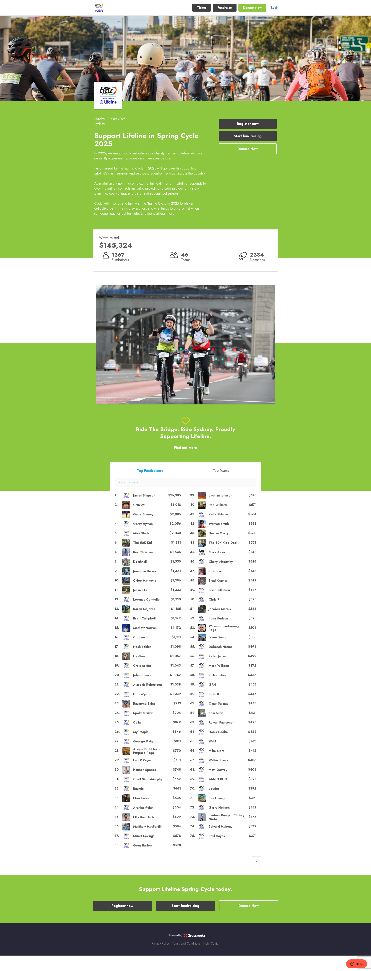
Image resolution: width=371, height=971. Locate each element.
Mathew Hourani (145, 628)
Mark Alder (217, 552)
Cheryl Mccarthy (221, 561)
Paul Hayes (217, 836)
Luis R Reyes (142, 760)
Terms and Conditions (186, 943)
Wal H (213, 741)
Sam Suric (216, 713)
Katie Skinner (219, 514)
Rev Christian (143, 552)
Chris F (214, 599)
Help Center (211, 943)
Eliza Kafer (141, 798)
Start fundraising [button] (248, 136)
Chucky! (139, 505)
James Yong (217, 637)
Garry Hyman (143, 524)
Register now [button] (248, 123)
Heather (139, 656)
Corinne (139, 637)
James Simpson (144, 495)
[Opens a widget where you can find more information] (356, 964)
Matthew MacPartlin (147, 826)
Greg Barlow (142, 845)
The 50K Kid (142, 543)
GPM (212, 684)
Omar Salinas (218, 703)
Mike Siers (216, 751)
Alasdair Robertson (147, 684)
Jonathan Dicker (145, 571)
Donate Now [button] (252, 7)
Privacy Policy (160, 943)
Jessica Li (140, 590)
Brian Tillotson (219, 590)
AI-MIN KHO (218, 779)
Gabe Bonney (143, 514)
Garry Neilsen (219, 807)
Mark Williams (219, 666)
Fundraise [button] (224, 7)
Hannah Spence (144, 770)
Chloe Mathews (144, 580)
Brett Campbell (144, 618)
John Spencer (143, 675)
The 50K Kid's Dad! (223, 543)
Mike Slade (141, 533)
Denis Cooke (218, 732)
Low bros (215, 571)
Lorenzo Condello (146, 599)
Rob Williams (218, 505)
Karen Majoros (144, 609)
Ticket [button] (201, 7)
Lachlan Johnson (220, 495)
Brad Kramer (218, 580)
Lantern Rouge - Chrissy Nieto (226, 817)
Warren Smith (219, 524)
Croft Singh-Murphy (147, 779)
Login (274, 7)
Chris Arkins (142, 666)
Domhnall (140, 561)
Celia (137, 722)
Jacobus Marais (220, 609)
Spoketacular (143, 713)
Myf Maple (141, 732)
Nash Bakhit (142, 647)
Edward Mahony (220, 826)
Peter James (218, 656)
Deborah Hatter (220, 647)
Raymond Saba (144, 703)
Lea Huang (217, 798)
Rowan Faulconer (221, 722)
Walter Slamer (219, 760)
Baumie (138, 789)
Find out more (185, 448)
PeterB (214, 694)
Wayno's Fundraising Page (224, 628)
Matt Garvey (218, 770)
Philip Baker (217, 675)
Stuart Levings (143, 836)
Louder (214, 789)
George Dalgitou (145, 741)
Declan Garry (218, 533)
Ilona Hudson (218, 618)
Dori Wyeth (141, 694)
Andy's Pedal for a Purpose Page (146, 751)
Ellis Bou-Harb (143, 817)
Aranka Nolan (143, 807)
